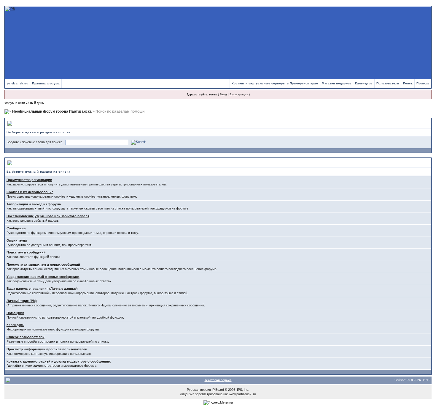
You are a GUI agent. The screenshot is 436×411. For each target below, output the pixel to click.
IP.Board (218, 389)
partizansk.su (17, 83)
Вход (223, 94)
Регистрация (239, 94)
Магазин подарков (336, 83)
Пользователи (387, 83)
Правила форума (46, 83)
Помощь (422, 83)
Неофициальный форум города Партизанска (52, 111)
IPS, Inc (242, 389)
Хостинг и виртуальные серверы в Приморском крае (275, 83)
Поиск (408, 83)
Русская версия (199, 389)
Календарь (364, 83)
